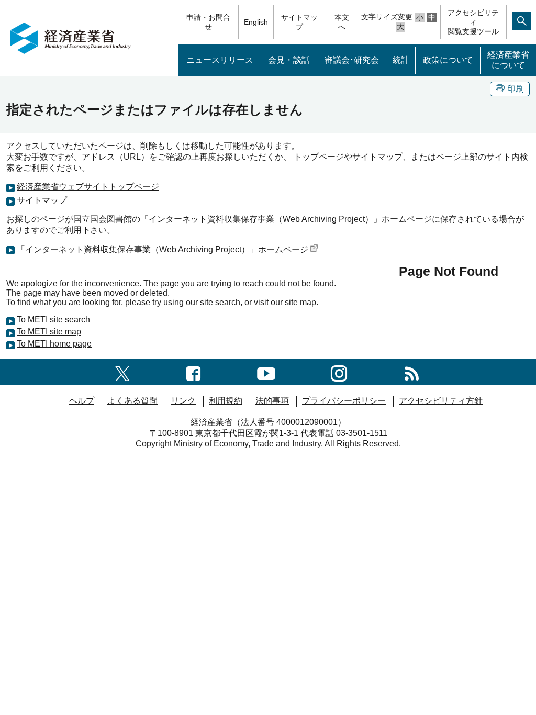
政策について (448, 59)
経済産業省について (508, 60)
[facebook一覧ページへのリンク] (193, 372)
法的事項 (272, 400)
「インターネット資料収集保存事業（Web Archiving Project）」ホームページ (162, 249)
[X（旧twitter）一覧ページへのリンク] (122, 372)
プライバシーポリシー (344, 400)
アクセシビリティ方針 (441, 400)
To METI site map (49, 331)
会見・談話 (289, 59)
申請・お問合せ (208, 22)
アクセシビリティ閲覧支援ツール (473, 22)
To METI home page (54, 343)
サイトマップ (299, 22)
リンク (183, 400)
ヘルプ (81, 400)
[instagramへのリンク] (339, 372)
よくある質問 (132, 400)
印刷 (515, 88)
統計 (401, 59)
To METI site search (53, 319)
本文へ (341, 22)
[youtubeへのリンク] (266, 372)
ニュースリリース (219, 59)
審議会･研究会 (352, 59)
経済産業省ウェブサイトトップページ (88, 186)
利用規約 (225, 400)
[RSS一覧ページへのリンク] (412, 372)
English (256, 22)
